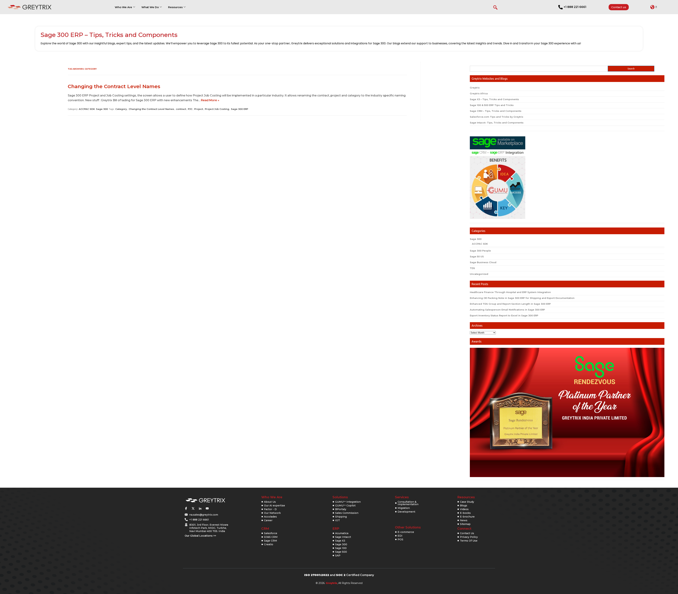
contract (181, 109)
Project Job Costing (217, 109)
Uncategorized (479, 274)
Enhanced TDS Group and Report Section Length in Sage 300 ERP (510, 304)
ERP (335, 529)
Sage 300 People (480, 250)
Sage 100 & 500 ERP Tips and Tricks (492, 105)
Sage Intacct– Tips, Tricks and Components (497, 122)
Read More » (210, 100)
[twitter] (193, 508)
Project (198, 109)
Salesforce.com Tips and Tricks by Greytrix (496, 117)
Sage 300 (102, 109)
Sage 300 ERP (239, 109)
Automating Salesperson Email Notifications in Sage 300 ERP (507, 309)
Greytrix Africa (479, 93)
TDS (472, 268)
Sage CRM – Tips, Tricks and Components (495, 111)
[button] (653, 7)
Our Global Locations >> (200, 535)
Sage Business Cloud (483, 262)
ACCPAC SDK (87, 109)
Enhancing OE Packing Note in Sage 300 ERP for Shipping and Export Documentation (522, 298)
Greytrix (475, 87)
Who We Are (123, 7)
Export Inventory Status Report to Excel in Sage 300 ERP (504, 315)
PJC (190, 109)
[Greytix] (205, 500)
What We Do (150, 7)
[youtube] (207, 508)
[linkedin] (200, 508)
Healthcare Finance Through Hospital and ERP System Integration (510, 292)
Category (121, 109)
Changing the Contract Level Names (114, 86)
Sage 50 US (477, 256)
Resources (175, 7)
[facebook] (186, 508)
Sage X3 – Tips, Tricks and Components (494, 99)
